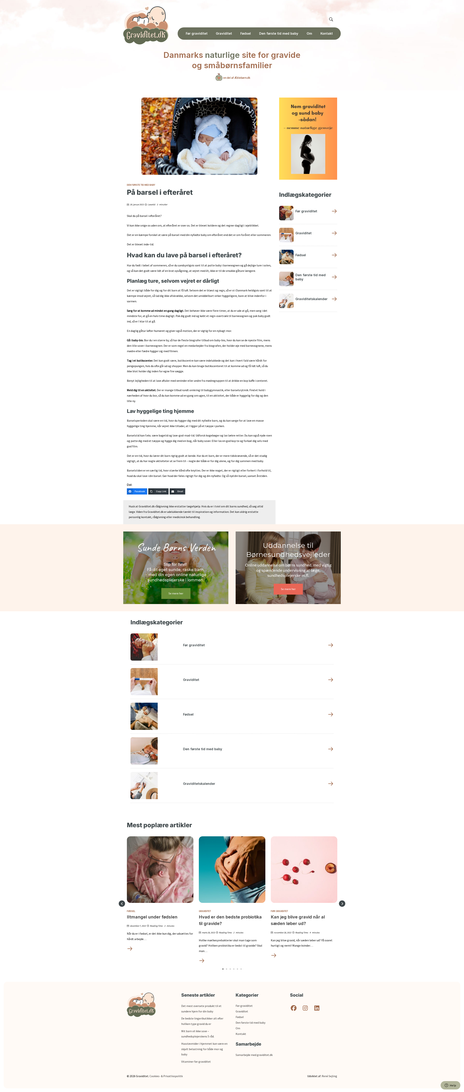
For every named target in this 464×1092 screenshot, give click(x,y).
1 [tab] (223, 969)
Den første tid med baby (141, 184)
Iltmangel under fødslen (152, 917)
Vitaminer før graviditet (196, 1061)
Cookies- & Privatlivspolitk (166, 1076)
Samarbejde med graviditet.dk (254, 1055)
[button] (122, 904)
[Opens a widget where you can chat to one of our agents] (450, 1085)
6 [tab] (241, 969)
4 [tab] (234, 969)
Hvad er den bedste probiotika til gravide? (230, 920)
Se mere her (176, 593)
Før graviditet (279, 911)
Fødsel (131, 911)
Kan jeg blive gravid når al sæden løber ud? (298, 920)
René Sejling (329, 1076)
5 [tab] (237, 969)
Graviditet (205, 911)
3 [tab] (230, 969)
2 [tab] (226, 969)
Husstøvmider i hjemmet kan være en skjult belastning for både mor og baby (204, 1049)
